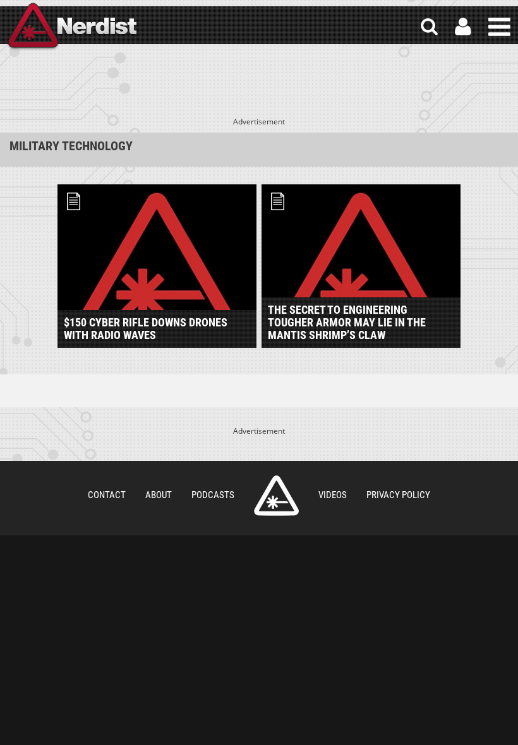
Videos (332, 495)
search (429, 27)
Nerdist (71, 27)
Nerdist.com (276, 495)
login (463, 27)
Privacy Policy (398, 495)
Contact (107, 495)
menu (499, 27)
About (158, 495)
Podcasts (212, 495)
